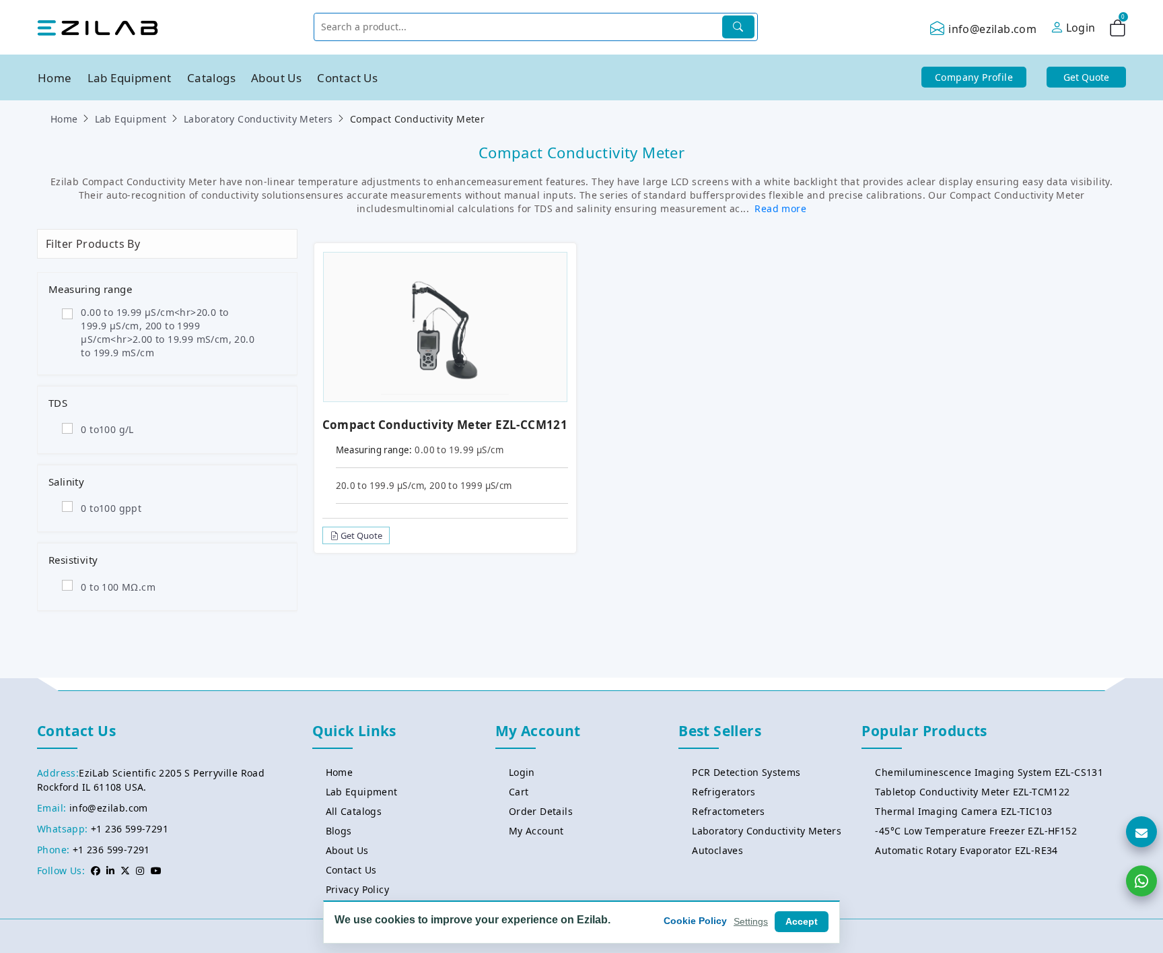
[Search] (738, 26)
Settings (751, 921)
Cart (519, 791)
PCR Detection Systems (746, 772)
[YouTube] (156, 870)
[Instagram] (140, 870)
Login (522, 772)
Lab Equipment (129, 78)
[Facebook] (95, 870)
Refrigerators (723, 791)
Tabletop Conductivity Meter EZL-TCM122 (972, 791)
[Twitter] (125, 870)
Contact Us (347, 78)
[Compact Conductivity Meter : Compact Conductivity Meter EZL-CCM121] (445, 325)
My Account (536, 830)
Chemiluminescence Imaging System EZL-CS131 (989, 772)
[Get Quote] (1141, 831)
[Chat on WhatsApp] (1141, 880)
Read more (780, 208)
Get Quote (360, 535)
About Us (276, 78)
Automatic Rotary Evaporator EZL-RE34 (966, 850)
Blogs (339, 830)
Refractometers (728, 811)
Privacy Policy (358, 889)
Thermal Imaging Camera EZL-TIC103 (963, 811)
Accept (801, 921)
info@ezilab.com (992, 29)
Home (55, 78)
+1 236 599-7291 (129, 828)
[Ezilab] (97, 27)
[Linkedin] (110, 870)
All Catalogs (354, 811)
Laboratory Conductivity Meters (258, 118)
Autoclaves (717, 850)
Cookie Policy (695, 920)
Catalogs (211, 78)
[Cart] (1117, 30)
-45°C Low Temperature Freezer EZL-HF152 (976, 830)
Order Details (541, 811)
